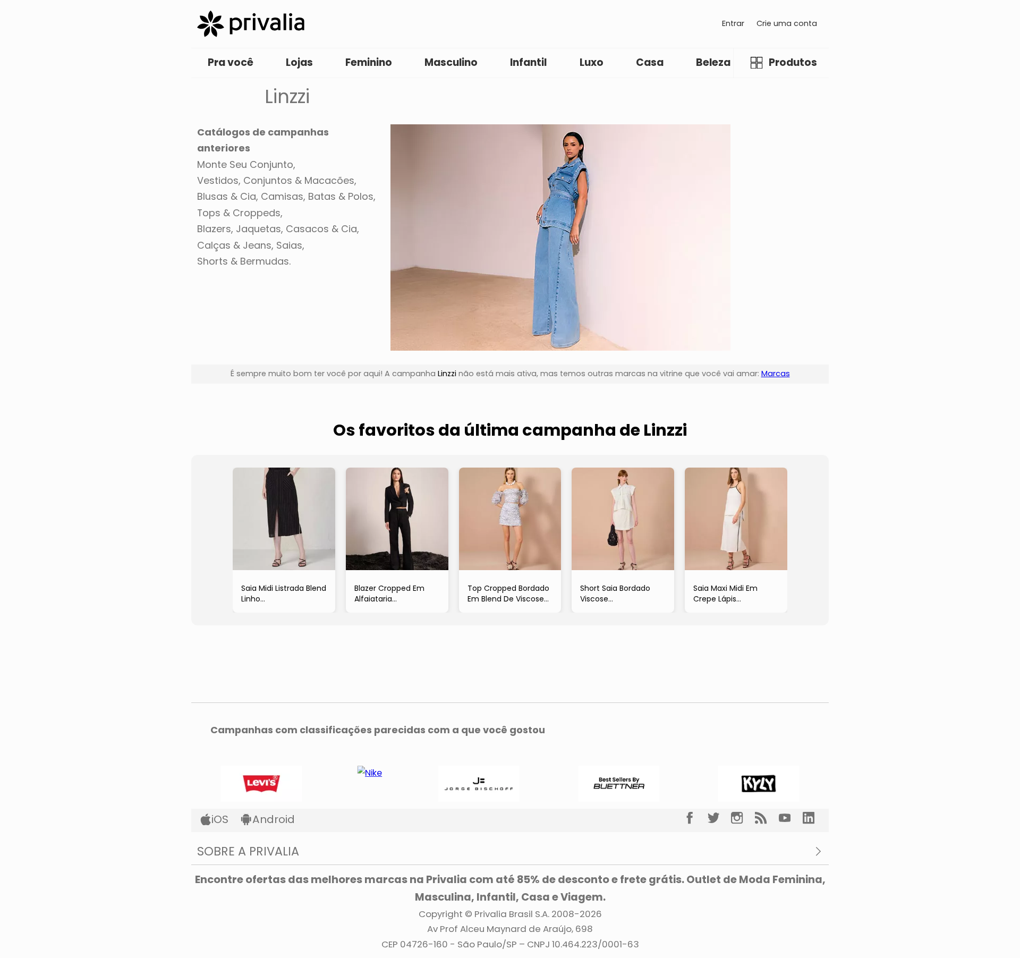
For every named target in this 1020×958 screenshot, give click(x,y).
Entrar (733, 23)
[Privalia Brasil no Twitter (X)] (720, 818)
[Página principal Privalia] (250, 23)
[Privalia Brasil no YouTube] (791, 818)
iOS (219, 819)
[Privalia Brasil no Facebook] (696, 818)
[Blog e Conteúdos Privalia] (767, 818)
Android (273, 819)
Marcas (775, 373)
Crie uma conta (786, 23)
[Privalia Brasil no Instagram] (743, 818)
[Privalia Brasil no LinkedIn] (815, 818)
